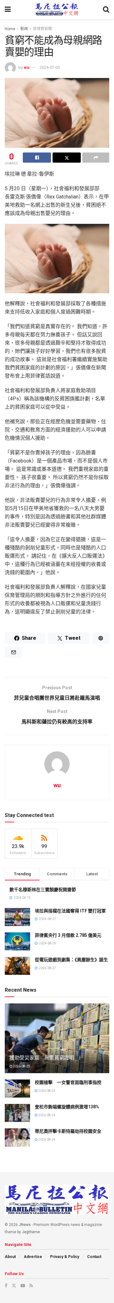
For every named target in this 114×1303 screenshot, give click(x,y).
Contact (94, 1256)
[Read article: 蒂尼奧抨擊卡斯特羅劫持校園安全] (17, 1137)
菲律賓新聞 (42, 29)
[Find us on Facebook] (6, 1285)
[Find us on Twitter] (14, 1285)
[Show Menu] (8, 9)
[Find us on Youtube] (23, 1285)
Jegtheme (31, 1232)
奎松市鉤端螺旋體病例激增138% (67, 1106)
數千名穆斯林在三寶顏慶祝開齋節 (43, 889)
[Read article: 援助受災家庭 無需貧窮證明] (57, 1040)
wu (26, 67)
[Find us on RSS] (31, 1285)
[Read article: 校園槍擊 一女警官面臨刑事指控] (17, 1088)
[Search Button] (106, 9)
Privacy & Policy (64, 1256)
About (10, 1256)
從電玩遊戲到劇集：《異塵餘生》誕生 (71, 959)
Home (10, 29)
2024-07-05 (50, 67)
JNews (25, 1224)
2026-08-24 (46, 1115)
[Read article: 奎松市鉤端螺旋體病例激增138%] (17, 1113)
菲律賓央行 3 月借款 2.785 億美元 (68, 935)
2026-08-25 (21, 1066)
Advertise (33, 1256)
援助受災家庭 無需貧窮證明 (42, 1058)
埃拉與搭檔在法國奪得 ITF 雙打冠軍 (70, 910)
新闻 (24, 29)
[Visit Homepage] (57, 9)
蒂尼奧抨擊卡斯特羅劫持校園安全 (68, 1131)
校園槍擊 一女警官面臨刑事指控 (68, 1082)
